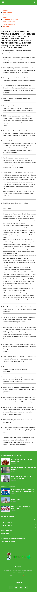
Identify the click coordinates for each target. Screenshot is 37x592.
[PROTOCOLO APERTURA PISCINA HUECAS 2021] (5, 461)
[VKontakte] (21, 587)
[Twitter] (16, 587)
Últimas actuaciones (9, 21)
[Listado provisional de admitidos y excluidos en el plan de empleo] (5, 491)
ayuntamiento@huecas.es (22, 576)
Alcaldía (5, 10)
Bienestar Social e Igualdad (10, 536)
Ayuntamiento (7, 26)
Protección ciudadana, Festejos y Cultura (15, 528)
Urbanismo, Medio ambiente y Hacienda (13, 538)
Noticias (4, 520)
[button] (34, 2)
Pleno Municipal (7, 12)
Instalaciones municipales (10, 19)
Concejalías (6, 15)
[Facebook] (11, 587)
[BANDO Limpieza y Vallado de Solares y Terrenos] (5, 478)
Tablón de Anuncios (7, 522)
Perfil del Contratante (9, 24)
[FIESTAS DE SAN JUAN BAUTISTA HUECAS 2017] (5, 509)
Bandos (5, 17)
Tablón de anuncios (7, 525)
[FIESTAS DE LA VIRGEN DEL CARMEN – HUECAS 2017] (5, 500)
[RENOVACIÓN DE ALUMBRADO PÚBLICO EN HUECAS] (5, 470)
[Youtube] (26, 587)
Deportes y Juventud (7, 530)
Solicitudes (5, 533)
